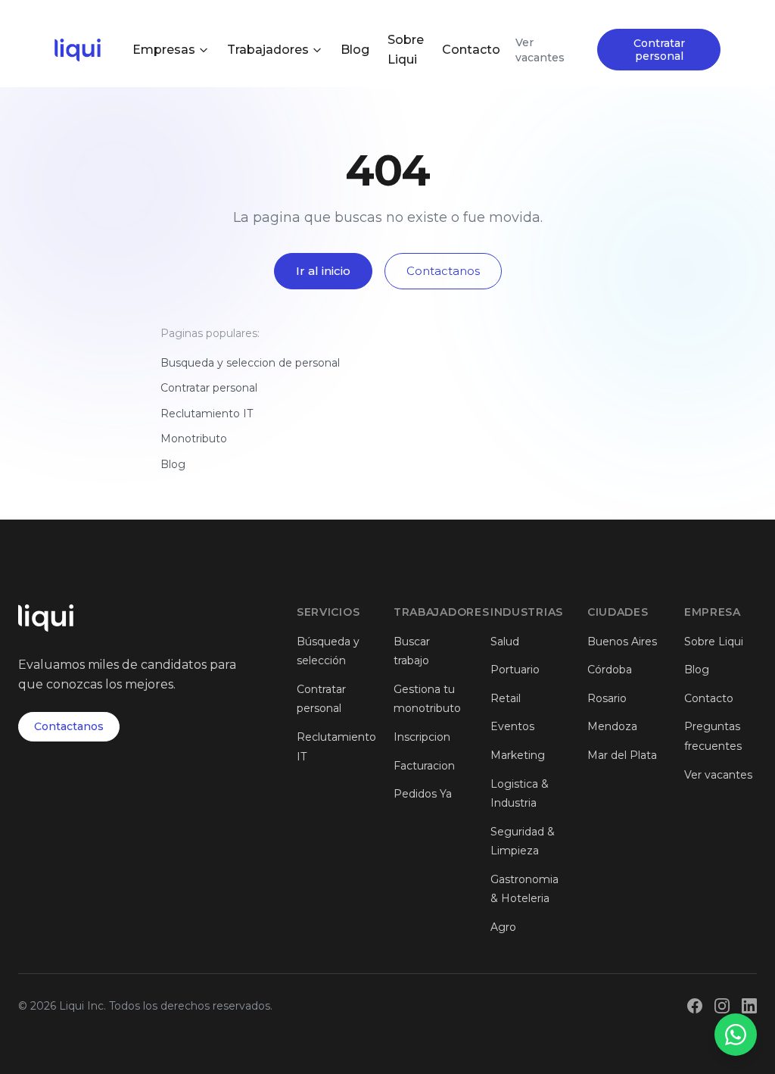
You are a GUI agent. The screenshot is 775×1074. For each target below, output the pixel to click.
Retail (505, 698)
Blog (355, 49)
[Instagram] (722, 1005)
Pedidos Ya (423, 794)
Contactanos (443, 271)
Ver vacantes (540, 50)
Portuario (515, 669)
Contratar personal (659, 49)
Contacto (471, 49)
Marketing (517, 755)
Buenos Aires (622, 641)
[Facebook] (694, 1005)
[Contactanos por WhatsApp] (735, 1034)
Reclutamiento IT (206, 413)
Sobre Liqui (406, 50)
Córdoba (609, 669)
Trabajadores (268, 49)
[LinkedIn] (749, 1005)
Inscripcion (422, 737)
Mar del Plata (622, 755)
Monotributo (193, 438)
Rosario (607, 698)
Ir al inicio (323, 271)
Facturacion (424, 766)
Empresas (163, 49)
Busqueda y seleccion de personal (250, 363)
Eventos (512, 726)
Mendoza (612, 726)
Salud (504, 641)
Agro (503, 927)
